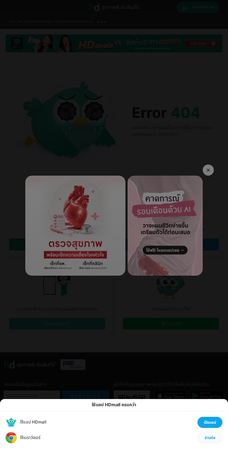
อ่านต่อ (210, 438)
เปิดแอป (210, 422)
